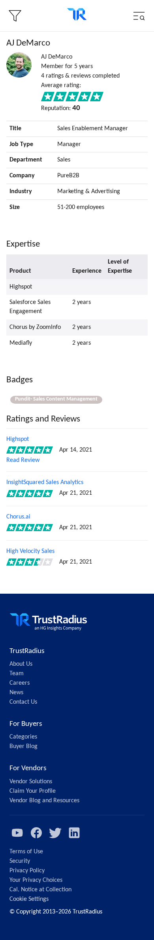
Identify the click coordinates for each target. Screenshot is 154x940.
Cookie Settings (29, 899)
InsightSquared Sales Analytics (44, 482)
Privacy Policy (27, 871)
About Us (20, 664)
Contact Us (23, 702)
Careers (19, 683)
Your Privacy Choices (35, 880)
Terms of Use (26, 852)
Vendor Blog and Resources (44, 801)
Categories (23, 737)
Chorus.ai (18, 517)
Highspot (17, 439)
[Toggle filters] (15, 16)
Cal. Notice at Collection (40, 890)
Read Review (22, 460)
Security (19, 861)
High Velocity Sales (30, 551)
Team (16, 673)
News (16, 692)
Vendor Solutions (30, 782)
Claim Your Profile (32, 791)
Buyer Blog (23, 746)
